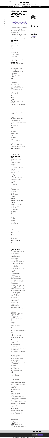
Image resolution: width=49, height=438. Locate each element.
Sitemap (30, 431)
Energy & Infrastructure (34, 27)
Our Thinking (28, 4)
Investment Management (34, 26)
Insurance (32, 19)
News (13, 6)
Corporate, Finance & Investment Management (35, 25)
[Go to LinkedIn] (33, 431)
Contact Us (9, 431)
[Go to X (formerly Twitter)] (34, 431)
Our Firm (32, 4)
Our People (18, 4)
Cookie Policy (23, 431)
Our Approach (23, 4)
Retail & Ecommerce (33, 16)
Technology (32, 15)
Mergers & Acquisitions (34, 28)
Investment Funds (33, 18)
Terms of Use (17, 431)
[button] (8, 1)
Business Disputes (33, 33)
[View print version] (4, 23)
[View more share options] (4, 20)
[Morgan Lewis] (24, 3)
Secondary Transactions (34, 34)
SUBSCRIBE (40, 6)
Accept (41, 434)
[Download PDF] (4, 25)
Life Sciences (33, 17)
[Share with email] (4, 21)
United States (33, 37)
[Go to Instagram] (36, 431)
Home (8, 6)
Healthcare (32, 20)
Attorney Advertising (13, 431)
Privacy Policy (20, 431)
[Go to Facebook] (37, 431)
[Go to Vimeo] (40, 431)
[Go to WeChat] (39, 431)
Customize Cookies (35, 434)
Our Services (14, 4)
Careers (35, 4)
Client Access (27, 431)
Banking (32, 14)
